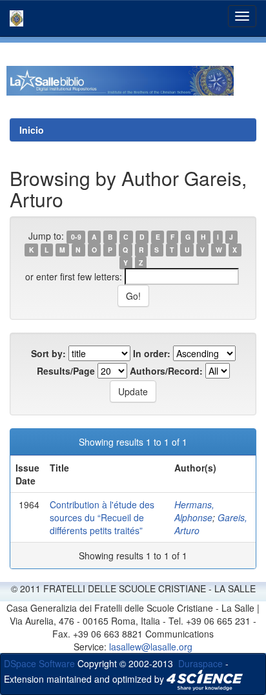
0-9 (76, 237)
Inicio (31, 129)
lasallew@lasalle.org (150, 646)
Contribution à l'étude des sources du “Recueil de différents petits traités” (102, 517)
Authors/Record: (166, 370)
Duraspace (200, 663)
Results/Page (66, 370)
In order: (151, 353)
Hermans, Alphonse (194, 511)
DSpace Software (39, 663)
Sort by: (48, 353)
